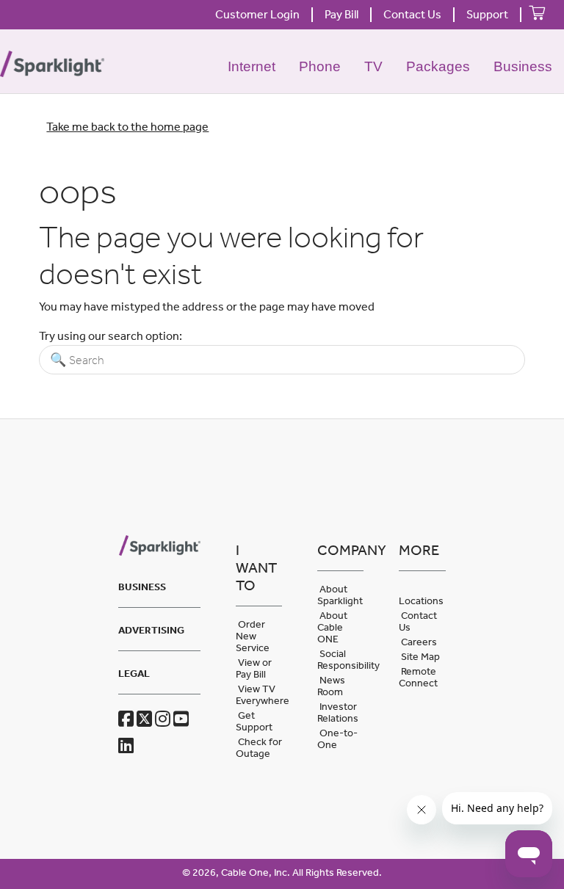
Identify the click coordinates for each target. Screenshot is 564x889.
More (419, 550)
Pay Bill (341, 14)
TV (373, 66)
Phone (320, 66)
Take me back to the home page (127, 127)
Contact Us (412, 14)
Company (340, 550)
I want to (256, 567)
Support (487, 14)
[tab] (159, 585)
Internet (251, 66)
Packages (438, 66)
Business (523, 66)
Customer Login (257, 14)
